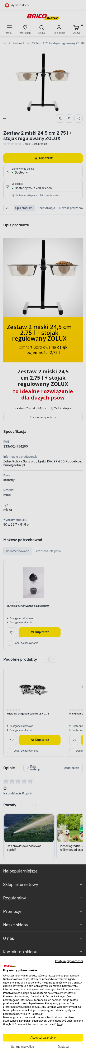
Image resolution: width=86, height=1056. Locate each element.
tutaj (60, 1024)
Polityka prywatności (69, 961)
